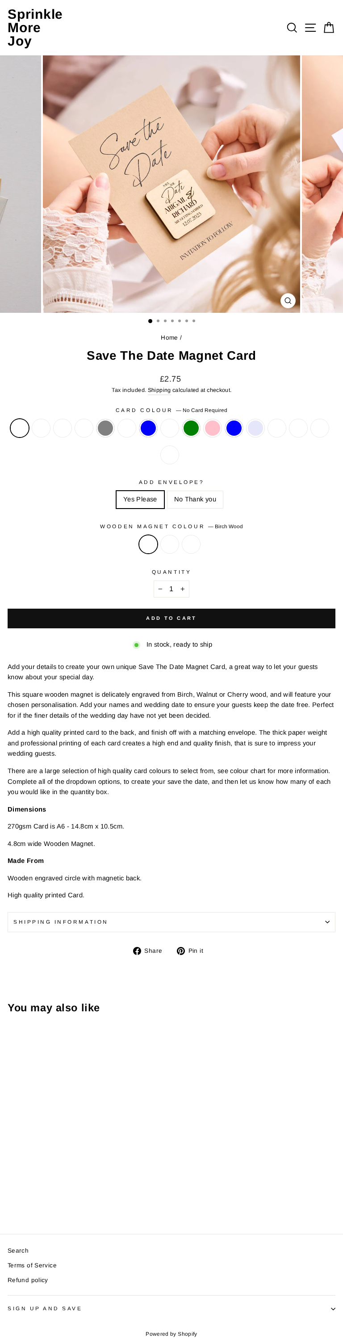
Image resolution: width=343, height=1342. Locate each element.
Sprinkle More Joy (35, 27)
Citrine (298, 428)
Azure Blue (234, 428)
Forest (170, 455)
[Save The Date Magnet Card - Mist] (43, 1183)
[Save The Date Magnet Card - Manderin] (33, 1191)
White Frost (41, 428)
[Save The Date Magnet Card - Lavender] (125, 1183)
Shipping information (61, 922)
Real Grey (105, 428)
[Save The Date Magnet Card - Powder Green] (95, 1183)
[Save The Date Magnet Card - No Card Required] (12, 1183)
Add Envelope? (172, 482)
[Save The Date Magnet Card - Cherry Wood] (33, 1202)
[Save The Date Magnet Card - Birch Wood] (12, 1202)
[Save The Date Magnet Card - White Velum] (33, 1183)
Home (169, 337)
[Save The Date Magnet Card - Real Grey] (53, 1183)
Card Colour (171, 410)
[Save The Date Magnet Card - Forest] (43, 1191)
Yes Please (140, 499)
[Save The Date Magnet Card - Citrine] (23, 1191)
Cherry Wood (191, 544)
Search (18, 1250)
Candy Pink (213, 428)
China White (170, 428)
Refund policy (28, 1280)
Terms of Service (32, 1265)
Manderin (320, 428)
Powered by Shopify (171, 1334)
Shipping (159, 390)
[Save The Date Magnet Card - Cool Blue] (74, 1183)
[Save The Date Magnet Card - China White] (84, 1183)
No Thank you (195, 499)
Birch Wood (148, 544)
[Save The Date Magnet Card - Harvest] (64, 1183)
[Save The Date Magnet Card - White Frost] (23, 1183)
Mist (84, 428)
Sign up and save (45, 1308)
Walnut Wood (170, 544)
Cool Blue (148, 428)
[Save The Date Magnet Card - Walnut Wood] (23, 1202)
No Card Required (20, 428)
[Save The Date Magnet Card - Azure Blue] (115, 1183)
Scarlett (277, 428)
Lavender (255, 428)
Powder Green (191, 428)
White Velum (62, 428)
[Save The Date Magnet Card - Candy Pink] (105, 1183)
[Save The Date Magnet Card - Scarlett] (12, 1191)
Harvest (127, 428)
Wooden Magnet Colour (171, 526)
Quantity (171, 572)
